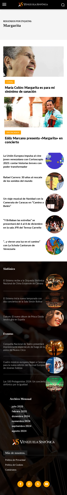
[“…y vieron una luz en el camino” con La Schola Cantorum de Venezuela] (55, 246)
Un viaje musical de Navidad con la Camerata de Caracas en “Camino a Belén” (23, 202)
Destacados (13, 133)
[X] (38, 484)
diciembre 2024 (21, 416)
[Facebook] (20, 484)
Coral (10, 82)
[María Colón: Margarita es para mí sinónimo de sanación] (33, 61)
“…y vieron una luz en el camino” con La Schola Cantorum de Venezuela (21, 245)
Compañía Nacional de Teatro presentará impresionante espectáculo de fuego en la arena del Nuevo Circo (24, 347)
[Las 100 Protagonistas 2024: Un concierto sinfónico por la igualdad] (55, 383)
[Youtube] (46, 484)
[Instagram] (29, 484)
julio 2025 (17, 406)
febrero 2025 (19, 411)
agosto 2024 (19, 431)
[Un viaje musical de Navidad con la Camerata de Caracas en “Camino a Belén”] (55, 203)
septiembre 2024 (21, 426)
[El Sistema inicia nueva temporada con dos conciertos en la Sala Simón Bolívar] (55, 300)
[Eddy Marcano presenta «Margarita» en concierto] (33, 112)
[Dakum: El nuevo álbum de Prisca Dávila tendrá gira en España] (55, 318)
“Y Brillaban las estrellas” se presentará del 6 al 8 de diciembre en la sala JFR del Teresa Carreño (23, 224)
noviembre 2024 (21, 421)
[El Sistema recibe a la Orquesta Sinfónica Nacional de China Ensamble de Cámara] (55, 282)
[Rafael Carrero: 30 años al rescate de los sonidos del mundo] (55, 181)
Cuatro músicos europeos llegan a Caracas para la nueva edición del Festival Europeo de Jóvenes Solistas (24, 365)
